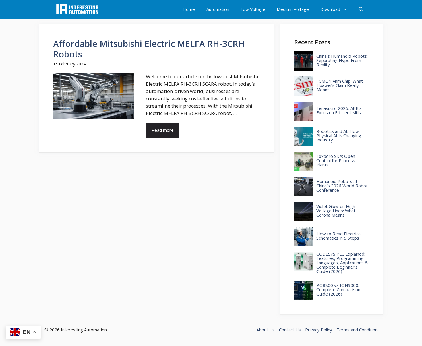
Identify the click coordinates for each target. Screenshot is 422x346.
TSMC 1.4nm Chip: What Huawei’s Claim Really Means (339, 85)
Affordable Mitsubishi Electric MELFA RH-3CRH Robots (149, 49)
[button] (361, 9)
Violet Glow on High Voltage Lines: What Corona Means (335, 210)
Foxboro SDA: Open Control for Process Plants (335, 160)
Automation (217, 9)
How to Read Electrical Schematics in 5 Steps (338, 236)
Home (189, 9)
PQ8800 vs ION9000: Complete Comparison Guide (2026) (338, 289)
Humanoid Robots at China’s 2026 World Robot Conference (342, 185)
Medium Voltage (293, 9)
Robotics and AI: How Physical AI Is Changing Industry (338, 135)
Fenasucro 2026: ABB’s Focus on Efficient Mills (339, 110)
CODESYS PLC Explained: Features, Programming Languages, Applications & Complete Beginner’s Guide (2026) (342, 262)
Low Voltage (253, 9)
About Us (265, 330)
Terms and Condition (357, 330)
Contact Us (290, 330)
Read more (163, 130)
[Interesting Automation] (77, 9)
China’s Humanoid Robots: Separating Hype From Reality (342, 60)
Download (330, 9)
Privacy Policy (318, 330)
